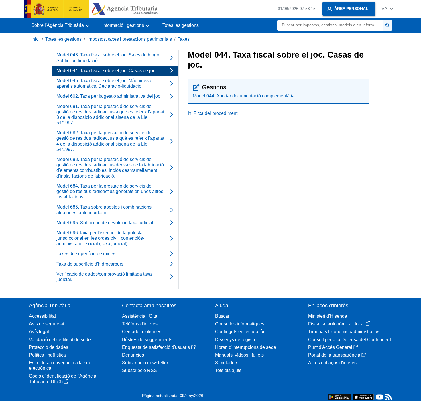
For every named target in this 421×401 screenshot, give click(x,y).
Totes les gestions (180, 25)
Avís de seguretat (46, 323)
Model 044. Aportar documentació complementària (244, 95)
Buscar (222, 316)
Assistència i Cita (139, 316)
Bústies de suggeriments (147, 339)
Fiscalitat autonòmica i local (336, 323)
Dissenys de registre (236, 339)
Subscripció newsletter (145, 362)
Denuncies (133, 355)
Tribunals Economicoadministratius (343, 331)
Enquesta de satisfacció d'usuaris (156, 347)
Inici (35, 39)
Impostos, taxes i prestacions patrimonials (129, 39)
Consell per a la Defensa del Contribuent (349, 339)
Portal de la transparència (334, 355)
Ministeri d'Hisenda (327, 316)
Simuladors (226, 362)
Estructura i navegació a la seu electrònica (60, 365)
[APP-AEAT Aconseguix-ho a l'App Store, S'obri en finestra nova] (363, 396)
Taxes (184, 39)
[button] (387, 8)
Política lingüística (47, 355)
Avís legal (39, 331)
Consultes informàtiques (239, 323)
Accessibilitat (42, 316)
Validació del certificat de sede (60, 339)
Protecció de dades (48, 347)
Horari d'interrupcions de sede (245, 347)
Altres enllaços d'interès (332, 362)
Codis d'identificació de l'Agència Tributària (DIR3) (62, 379)
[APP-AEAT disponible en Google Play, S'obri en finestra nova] (339, 396)
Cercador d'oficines (141, 331)
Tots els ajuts (228, 370)
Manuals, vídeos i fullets (239, 355)
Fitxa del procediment (215, 113)
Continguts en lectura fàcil (241, 331)
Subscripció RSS (139, 370)
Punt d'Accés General (330, 347)
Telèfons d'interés (140, 323)
